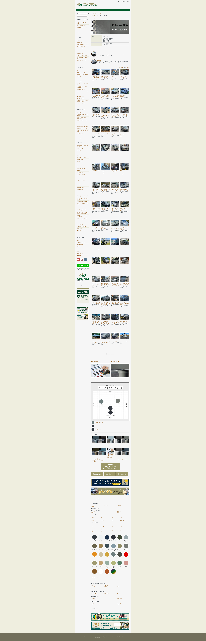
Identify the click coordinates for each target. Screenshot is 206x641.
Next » (112, 354)
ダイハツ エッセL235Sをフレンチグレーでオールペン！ (96, 228)
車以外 (121, 530)
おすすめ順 (121, 67)
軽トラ (112, 526)
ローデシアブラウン (119, 550)
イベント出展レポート (80, 224)
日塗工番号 (119, 505)
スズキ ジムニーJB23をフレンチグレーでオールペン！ (105, 96)
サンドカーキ (101, 549)
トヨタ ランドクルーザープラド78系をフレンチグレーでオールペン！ (96, 77)
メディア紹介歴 (79, 228)
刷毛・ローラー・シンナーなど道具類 (82, 33)
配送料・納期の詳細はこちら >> (82, 304)
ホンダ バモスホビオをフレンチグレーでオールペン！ (115, 171)
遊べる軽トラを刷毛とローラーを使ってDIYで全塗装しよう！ (82, 216)
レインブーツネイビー (107, 550)
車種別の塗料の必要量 (80, 44)
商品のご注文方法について (81, 60)
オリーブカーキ (94, 566)
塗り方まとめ (93, 593)
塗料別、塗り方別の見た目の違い (82, 55)
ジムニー (102, 526)
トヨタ (92, 515)
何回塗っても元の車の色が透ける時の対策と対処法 (82, 118)
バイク (112, 530)
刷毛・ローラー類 (93, 586)
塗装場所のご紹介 (93, 604)
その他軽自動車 (92, 531)
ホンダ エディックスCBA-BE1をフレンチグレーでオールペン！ (124, 228)
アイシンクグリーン (119, 567)
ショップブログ (93, 610)
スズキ (121, 515)
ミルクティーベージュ (100, 558)
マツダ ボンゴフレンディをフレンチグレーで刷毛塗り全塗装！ (105, 265)
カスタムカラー (106, 505)
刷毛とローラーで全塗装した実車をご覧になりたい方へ (82, 219)
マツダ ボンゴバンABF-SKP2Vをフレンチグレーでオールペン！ (115, 228)
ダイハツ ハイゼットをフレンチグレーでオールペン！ (96, 153)
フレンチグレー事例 (98, 13)
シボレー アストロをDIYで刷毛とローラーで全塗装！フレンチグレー (124, 284)
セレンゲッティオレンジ (94, 558)
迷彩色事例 (79, 155)
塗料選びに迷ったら (80, 53)
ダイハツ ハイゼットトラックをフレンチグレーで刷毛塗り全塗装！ (115, 322)
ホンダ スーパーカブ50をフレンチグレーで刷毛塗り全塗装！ (96, 322)
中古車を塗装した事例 (80, 172)
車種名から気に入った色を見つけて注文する (82, 146)
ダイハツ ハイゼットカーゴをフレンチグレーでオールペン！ (105, 115)
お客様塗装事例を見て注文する (82, 27)
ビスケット (101, 566)
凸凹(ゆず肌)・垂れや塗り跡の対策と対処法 (82, 115)
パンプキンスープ (107, 558)
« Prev (108, 354)
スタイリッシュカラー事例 (81, 157)
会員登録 (123, 1)
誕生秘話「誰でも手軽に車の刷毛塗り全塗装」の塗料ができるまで (82, 213)
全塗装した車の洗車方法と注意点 (82, 126)
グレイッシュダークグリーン (119, 541)
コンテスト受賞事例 (93, 512)
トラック (121, 526)
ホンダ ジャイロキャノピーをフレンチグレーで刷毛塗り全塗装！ (96, 265)
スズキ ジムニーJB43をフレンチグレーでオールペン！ (96, 190)
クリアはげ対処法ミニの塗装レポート (82, 192)
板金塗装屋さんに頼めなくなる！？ (82, 128)
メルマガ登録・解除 (80, 253)
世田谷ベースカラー (126, 541)
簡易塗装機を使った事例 (81, 168)
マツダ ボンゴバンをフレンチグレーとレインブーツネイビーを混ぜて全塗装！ (105, 322)
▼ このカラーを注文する (115, 361)
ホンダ (102, 515)
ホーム (92, 13)
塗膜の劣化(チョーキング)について (82, 74)
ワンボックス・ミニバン (103, 524)
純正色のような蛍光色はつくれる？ (82, 201)
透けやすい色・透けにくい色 (119, 580)
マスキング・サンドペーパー (106, 586)
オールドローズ (126, 566)
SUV (92, 526)
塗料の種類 (93, 598)
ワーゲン (92, 520)
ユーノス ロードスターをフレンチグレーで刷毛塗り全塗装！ (96, 284)
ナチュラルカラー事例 (80, 159)
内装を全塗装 (79, 76)
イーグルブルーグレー (99, 422)
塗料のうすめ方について (81, 72)
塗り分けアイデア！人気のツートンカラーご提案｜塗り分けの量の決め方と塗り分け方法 (82, 80)
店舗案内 (78, 251)
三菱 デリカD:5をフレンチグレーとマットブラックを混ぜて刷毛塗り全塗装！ (105, 341)
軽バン (92, 523)
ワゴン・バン (112, 524)
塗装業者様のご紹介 (119, 604)
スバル (112, 517)
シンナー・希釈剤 (119, 586)
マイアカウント (117, 1)
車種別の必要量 (119, 598)
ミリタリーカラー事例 (80, 161)
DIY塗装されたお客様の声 (81, 180)
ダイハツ (92, 517)
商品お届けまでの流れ (80, 244)
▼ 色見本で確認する (94, 361)
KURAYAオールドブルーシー (113, 550)
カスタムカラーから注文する (81, 25)
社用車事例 (79, 170)
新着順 (128, 67)
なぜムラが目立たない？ (81, 46)
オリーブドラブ (94, 549)
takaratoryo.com (79, 286)
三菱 (121, 517)
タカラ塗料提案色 (93, 506)
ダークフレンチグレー (113, 541)
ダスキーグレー (98, 429)
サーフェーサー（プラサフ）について (82, 84)
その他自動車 (102, 531)
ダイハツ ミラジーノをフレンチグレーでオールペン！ (105, 153)
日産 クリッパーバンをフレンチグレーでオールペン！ (124, 171)
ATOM (80, 255)
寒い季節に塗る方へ (80, 98)
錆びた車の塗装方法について (81, 89)
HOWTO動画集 (106, 593)
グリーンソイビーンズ (113, 567)
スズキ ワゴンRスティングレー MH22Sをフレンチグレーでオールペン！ (115, 209)
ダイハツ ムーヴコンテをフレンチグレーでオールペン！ (115, 96)
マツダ (102, 517)
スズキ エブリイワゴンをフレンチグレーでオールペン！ (115, 190)
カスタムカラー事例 (80, 148)
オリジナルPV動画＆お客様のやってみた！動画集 (82, 210)
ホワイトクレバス (100, 541)
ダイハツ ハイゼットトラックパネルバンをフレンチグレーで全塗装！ (105, 303)
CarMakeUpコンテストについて (82, 230)
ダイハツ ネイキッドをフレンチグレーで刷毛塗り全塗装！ (124, 265)
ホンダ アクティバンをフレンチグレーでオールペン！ (96, 134)
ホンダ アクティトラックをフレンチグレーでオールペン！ (96, 247)
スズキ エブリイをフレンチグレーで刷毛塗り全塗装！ (105, 284)
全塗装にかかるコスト (80, 40)
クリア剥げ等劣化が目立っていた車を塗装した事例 (82, 175)
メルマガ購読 (106, 610)
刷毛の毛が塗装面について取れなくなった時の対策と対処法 (82, 121)
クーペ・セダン (121, 524)
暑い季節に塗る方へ (80, 96)
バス (121, 528)
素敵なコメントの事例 (120, 512)
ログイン (128, 1)
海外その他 (122, 520)
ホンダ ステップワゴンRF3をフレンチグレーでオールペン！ (124, 209)
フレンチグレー (126, 549)
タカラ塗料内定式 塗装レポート (82, 226)
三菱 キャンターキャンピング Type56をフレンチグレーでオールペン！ (115, 115)
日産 (111, 515)
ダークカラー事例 (80, 163)
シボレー (102, 520)
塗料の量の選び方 (80, 42)
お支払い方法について (80, 246)
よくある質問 (79, 112)
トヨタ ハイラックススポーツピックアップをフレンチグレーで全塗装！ (96, 341)
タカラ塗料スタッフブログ (81, 242)
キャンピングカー (103, 529)
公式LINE (118, 610)
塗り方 (78, 70)
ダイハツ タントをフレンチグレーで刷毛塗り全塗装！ (115, 265)
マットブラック (119, 557)
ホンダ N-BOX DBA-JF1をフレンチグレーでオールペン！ (96, 171)
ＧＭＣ (112, 520)
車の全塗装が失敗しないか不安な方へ (82, 58)
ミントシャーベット (107, 567)
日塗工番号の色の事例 (80, 150)
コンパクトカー (93, 529)
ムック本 (118, 593)
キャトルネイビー (107, 541)
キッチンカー (112, 529)
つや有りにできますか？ (81, 48)
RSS (78, 255)
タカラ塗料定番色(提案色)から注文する (82, 23)
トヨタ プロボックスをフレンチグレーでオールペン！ (124, 153)
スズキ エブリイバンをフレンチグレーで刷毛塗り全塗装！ (124, 303)
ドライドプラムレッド (126, 558)
